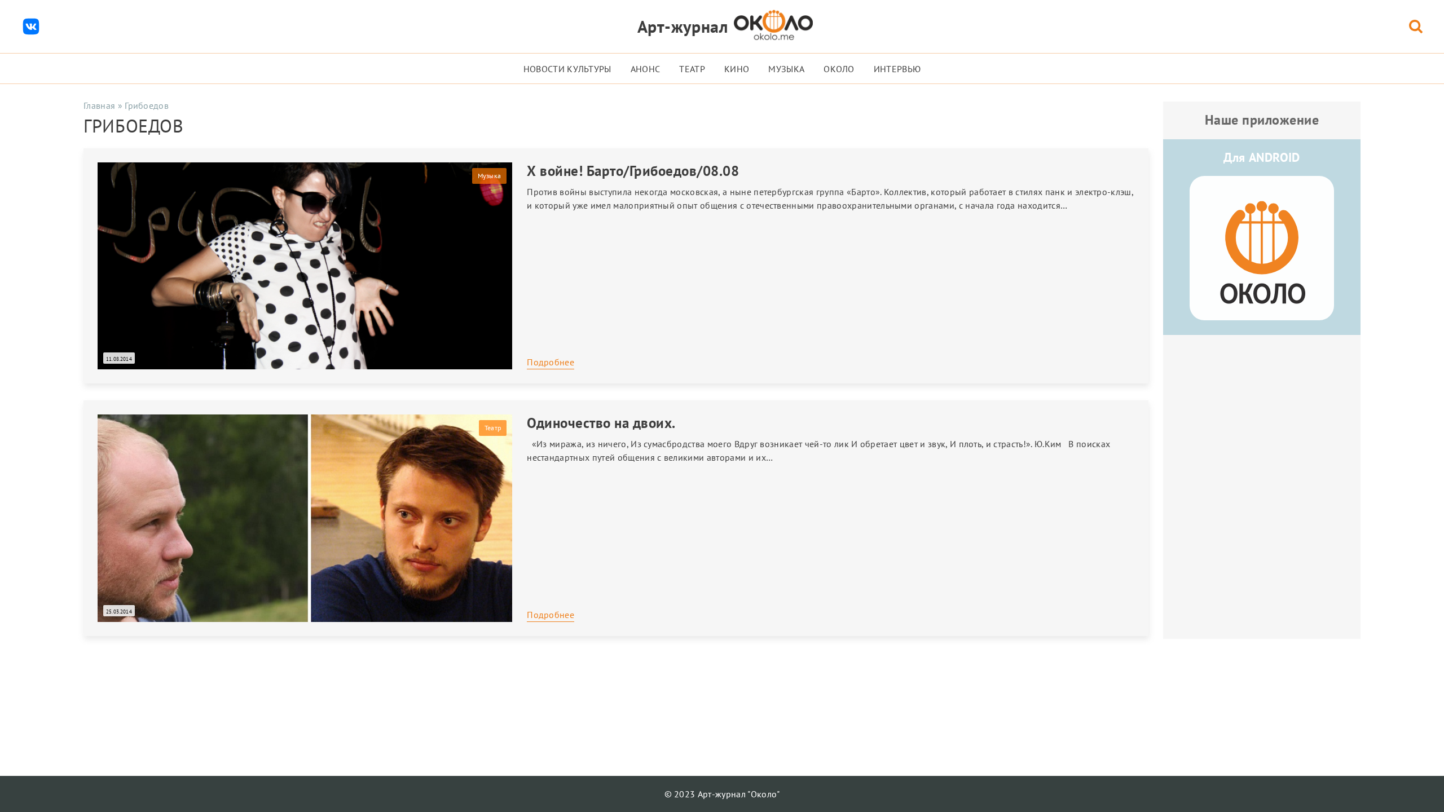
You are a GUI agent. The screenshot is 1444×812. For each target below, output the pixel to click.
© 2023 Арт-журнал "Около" (722, 794)
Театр (692, 68)
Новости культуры (567, 68)
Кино (736, 68)
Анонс (646, 68)
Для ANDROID (1261, 157)
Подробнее (550, 362)
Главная (99, 105)
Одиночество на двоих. (601, 422)
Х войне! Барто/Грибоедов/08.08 (633, 170)
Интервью (897, 68)
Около (839, 68)
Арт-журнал (682, 26)
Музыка (786, 68)
